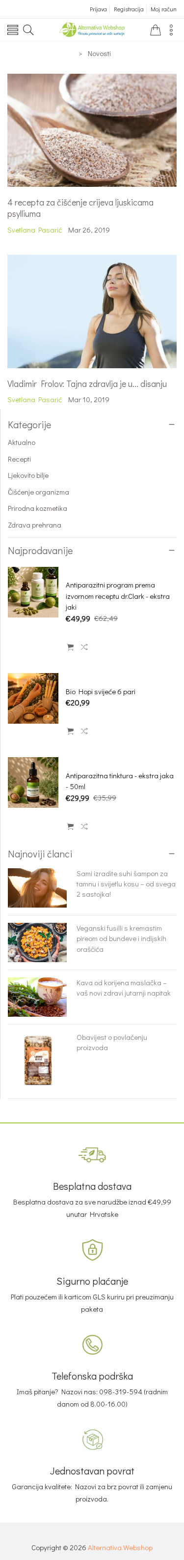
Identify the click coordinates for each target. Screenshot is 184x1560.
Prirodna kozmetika (37, 508)
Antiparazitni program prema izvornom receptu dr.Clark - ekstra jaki (118, 596)
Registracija (129, 9)
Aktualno (21, 442)
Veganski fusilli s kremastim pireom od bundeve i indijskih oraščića (121, 938)
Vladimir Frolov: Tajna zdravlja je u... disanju (87, 383)
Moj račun (164, 9)
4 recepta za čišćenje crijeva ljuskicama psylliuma (80, 207)
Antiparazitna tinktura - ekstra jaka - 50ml (120, 781)
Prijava (98, 9)
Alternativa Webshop (120, 1547)
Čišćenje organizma (38, 492)
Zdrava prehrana (34, 525)
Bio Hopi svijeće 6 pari (100, 691)
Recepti (19, 459)
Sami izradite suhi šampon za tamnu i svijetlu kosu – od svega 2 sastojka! (126, 883)
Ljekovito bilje (28, 475)
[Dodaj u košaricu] (70, 647)
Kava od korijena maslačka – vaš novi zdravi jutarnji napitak (124, 987)
